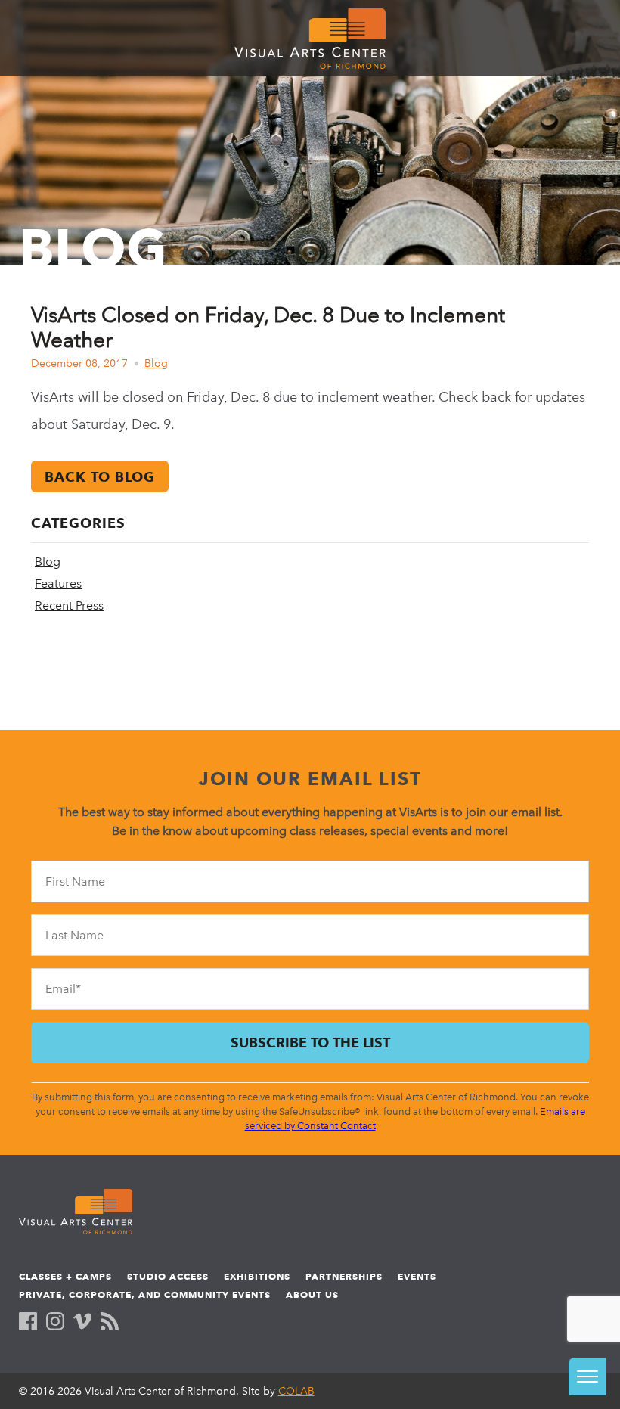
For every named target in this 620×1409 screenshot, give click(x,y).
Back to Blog (100, 477)
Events (417, 1276)
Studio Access (168, 1276)
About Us (312, 1294)
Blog (156, 363)
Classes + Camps (65, 1276)
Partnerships (344, 1276)
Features (58, 583)
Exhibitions (257, 1276)
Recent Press (69, 605)
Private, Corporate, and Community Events (145, 1294)
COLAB (296, 1391)
